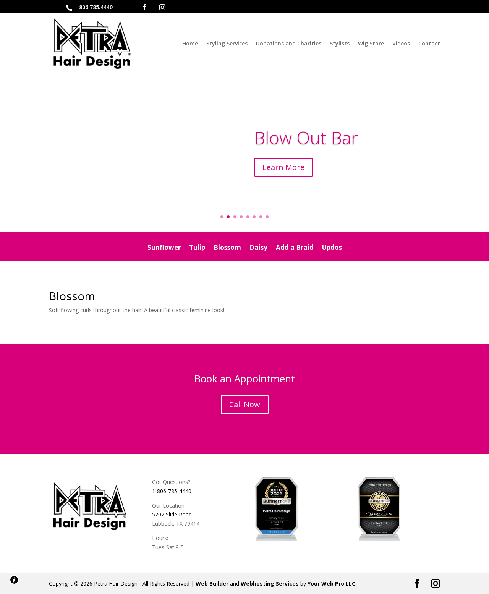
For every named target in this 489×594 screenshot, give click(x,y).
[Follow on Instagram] (162, 7)
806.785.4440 (96, 7)
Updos (332, 248)
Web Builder (212, 583)
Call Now (244, 404)
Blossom (227, 248)
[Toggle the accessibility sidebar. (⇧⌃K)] (14, 579)
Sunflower (164, 248)
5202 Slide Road (172, 514)
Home (190, 43)
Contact (429, 43)
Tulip (197, 248)
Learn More (283, 167)
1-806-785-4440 (171, 491)
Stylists (340, 43)
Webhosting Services (270, 583)
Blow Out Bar (306, 137)
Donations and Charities (288, 43)
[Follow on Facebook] (145, 7)
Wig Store (371, 43)
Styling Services (227, 43)
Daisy (258, 248)
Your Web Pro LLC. (332, 583)
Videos (401, 43)
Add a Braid (295, 248)
